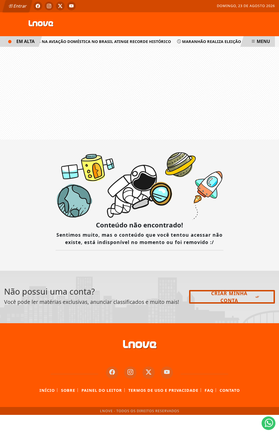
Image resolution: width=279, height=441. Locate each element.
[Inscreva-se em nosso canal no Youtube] (167, 372)
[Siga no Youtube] (71, 6)
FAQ (209, 390)
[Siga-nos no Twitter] (148, 372)
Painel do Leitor (101, 390)
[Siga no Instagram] (49, 6)
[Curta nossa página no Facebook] (112, 372)
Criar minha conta (229, 297)
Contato (230, 390)
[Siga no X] (60, 6)
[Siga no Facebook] (38, 6)
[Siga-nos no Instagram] (130, 372)
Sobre (68, 390)
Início (47, 390)
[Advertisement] (139, 93)
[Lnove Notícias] (41, 24)
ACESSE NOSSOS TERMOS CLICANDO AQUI (104, 430)
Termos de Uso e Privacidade (163, 390)
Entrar (20, 6)
